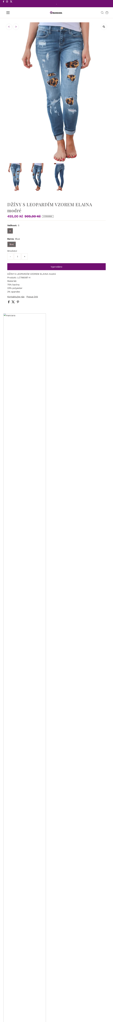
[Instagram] (7, 4)
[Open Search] (102, 12)
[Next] (16, 27)
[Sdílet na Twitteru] (13, 302)
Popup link (32, 297)
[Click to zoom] (104, 27)
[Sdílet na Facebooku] (9, 302)
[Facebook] (3, 4)
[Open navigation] (17, 12)
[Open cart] (107, 12)
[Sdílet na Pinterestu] (18, 302)
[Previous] (9, 27)
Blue (12, 244)
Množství (12, 251)
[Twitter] (11, 4)
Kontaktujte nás (15, 297)
